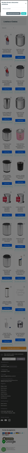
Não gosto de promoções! (13, 13)
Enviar (23, 13)
